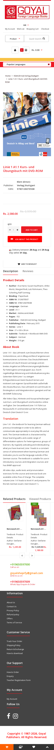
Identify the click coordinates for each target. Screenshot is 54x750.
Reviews (27, 271)
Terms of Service (14, 622)
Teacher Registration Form (19, 680)
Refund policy (13, 614)
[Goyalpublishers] (27, 18)
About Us (11, 602)
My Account (10, 29)
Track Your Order (14, 641)
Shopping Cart (32, 29)
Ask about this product (26, 239)
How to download (15, 653)
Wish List (20, 29)
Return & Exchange (15, 649)
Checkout (45, 29)
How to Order (13, 672)
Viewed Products (40, 499)
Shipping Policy (13, 645)
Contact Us (11, 606)
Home (8, 75)
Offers (10, 618)
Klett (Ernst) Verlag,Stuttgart (26, 75)
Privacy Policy (13, 610)
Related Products (14, 499)
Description (10, 271)
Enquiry (10, 676)
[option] (27, 124)
